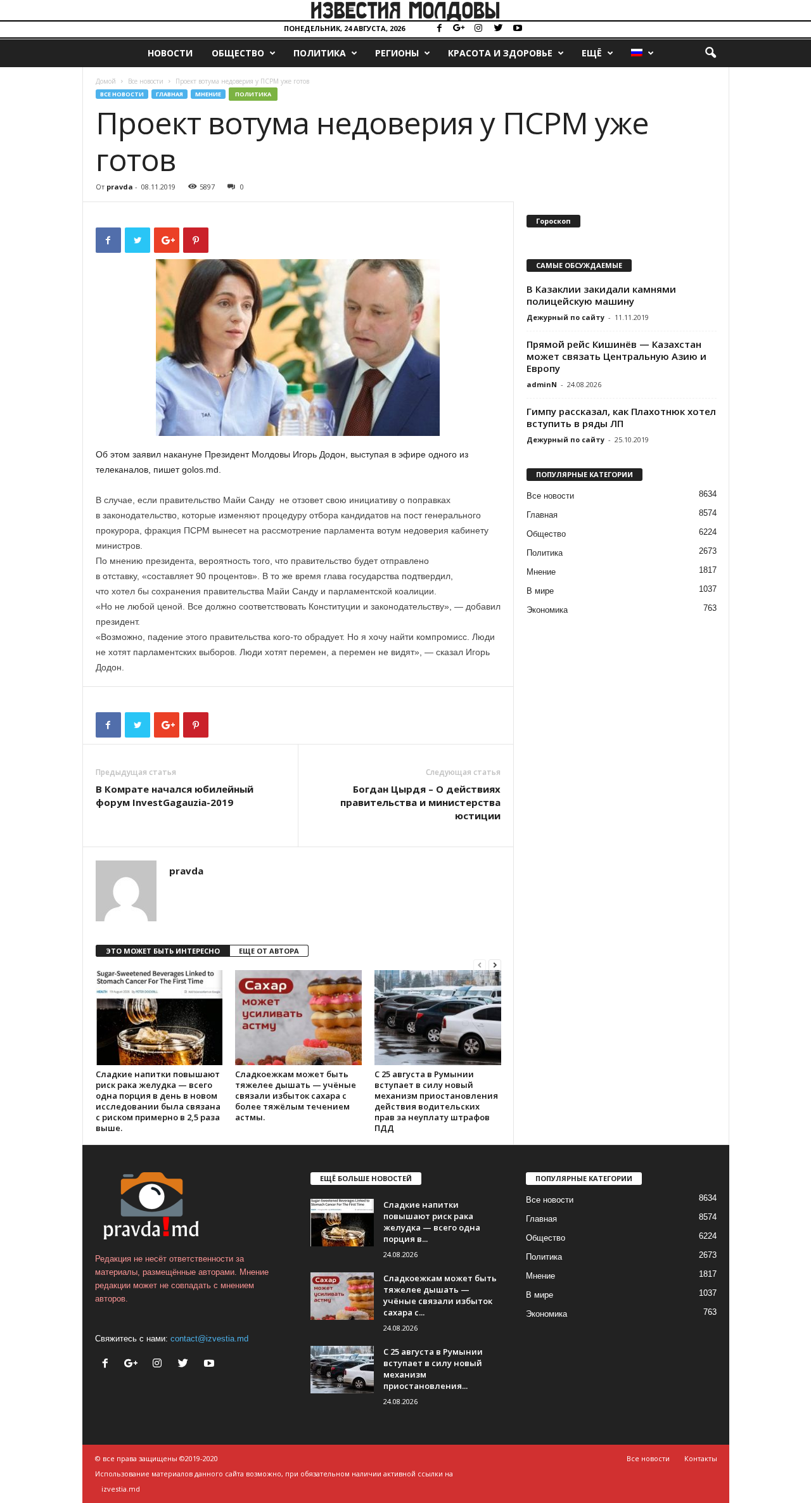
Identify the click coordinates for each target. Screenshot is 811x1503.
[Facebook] (439, 29)
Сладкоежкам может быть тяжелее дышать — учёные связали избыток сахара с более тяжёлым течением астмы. (295, 1095)
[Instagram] (478, 29)
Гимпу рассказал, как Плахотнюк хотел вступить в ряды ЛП (621, 417)
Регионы (397, 53)
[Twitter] (498, 29)
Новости (170, 53)
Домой (106, 81)
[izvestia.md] (405, 10)
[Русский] (642, 53)
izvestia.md (120, 1488)
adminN (542, 384)
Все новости (145, 81)
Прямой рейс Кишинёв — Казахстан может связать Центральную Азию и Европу (616, 356)
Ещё (592, 53)
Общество (238, 53)
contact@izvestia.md (209, 1338)
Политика (319, 53)
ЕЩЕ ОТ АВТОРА (269, 951)
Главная (169, 94)
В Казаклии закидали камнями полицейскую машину (601, 295)
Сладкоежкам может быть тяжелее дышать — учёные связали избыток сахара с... (440, 1295)
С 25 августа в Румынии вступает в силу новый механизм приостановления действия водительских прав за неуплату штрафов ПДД (436, 1101)
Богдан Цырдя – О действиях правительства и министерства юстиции (420, 802)
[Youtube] (517, 29)
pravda (119, 186)
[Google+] (458, 29)
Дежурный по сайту (565, 317)
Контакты (700, 1458)
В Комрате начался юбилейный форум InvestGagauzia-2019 (174, 796)
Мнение (208, 94)
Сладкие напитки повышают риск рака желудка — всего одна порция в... (431, 1221)
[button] (710, 53)
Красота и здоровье (500, 53)
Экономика (547, 610)
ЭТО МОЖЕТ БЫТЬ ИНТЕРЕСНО (163, 951)
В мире (540, 591)
